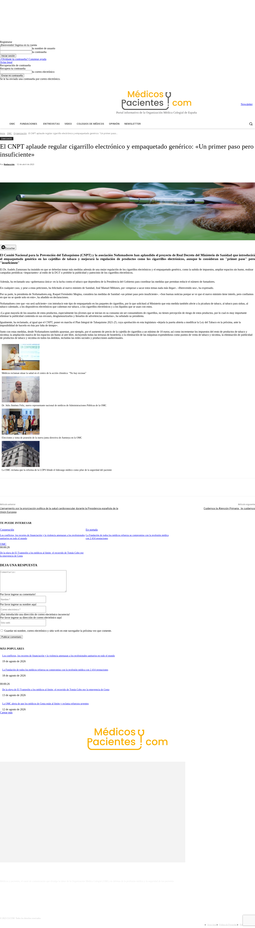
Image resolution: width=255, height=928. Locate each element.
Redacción (9, 164)
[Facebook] (229, 83)
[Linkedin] (239, 83)
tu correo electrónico (43, 71)
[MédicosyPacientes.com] (156, 100)
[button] (251, 124)
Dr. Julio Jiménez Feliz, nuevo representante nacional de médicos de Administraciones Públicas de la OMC (54, 405)
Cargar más (6, 712)
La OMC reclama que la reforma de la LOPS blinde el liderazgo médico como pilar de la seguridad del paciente (57, 470)
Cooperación (7, 529)
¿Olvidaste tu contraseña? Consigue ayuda (23, 59)
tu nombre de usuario (43, 48)
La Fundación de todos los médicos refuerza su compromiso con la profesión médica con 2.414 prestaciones (55, 669)
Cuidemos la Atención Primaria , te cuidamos (229, 508)
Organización (20, 133)
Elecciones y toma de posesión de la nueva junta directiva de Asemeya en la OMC (42, 437)
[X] (248, 83)
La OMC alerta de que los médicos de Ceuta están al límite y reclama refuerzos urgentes (45, 703)
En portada (92, 529)
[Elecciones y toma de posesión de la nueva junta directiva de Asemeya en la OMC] (21, 433)
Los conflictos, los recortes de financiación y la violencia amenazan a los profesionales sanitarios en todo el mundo (58, 655)
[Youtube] (253, 83)
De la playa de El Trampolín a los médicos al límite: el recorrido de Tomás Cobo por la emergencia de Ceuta (55, 689)
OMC (9, 133)
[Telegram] (243, 83)
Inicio (2, 133)
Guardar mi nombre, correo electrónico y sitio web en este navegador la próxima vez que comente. (58, 630)
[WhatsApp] (61, 173)
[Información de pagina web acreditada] (127, 896)
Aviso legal (6, 62)
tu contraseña (39, 52)
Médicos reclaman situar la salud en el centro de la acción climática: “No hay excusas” (44, 373)
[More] (98, 173)
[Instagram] (234, 83)
